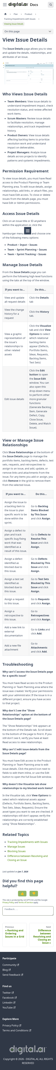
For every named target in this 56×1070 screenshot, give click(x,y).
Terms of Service (25, 902)
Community (9, 965)
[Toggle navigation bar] (4, 4)
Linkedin (7, 1002)
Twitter (6, 992)
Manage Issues (16, 846)
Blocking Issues (16, 851)
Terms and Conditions (15, 1030)
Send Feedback (11, 974)
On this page (12, 31)
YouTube (7, 1007)
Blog (5, 970)
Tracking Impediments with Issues (27, 842)
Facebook (8, 997)
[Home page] (5, 14)
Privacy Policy (8, 902)
